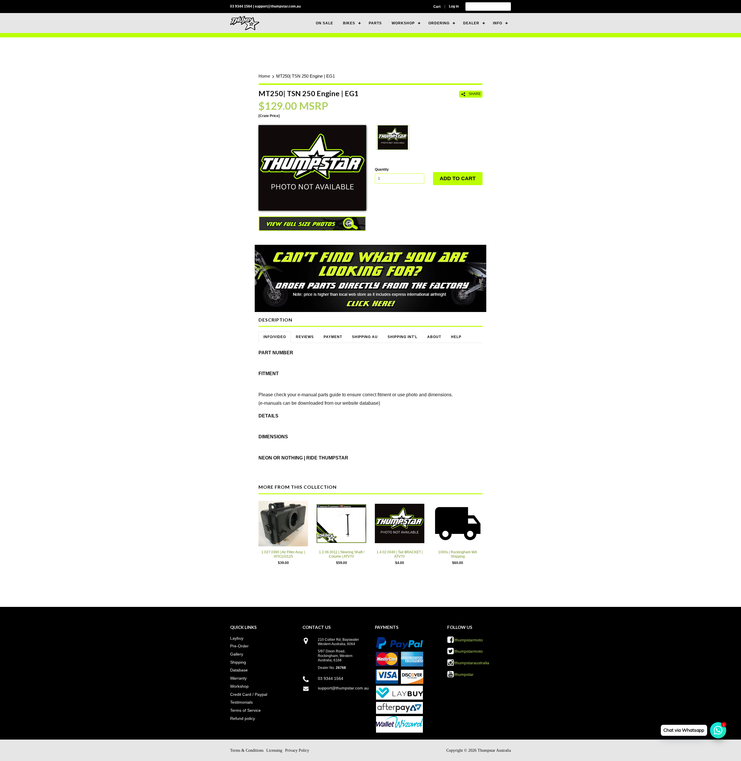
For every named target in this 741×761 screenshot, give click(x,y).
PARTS (375, 23)
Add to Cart (458, 178)
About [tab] (434, 337)
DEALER (471, 23)
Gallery (236, 654)
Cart (437, 7)
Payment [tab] (333, 337)
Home (264, 76)
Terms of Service (245, 710)
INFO (497, 23)
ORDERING (439, 23)
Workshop (239, 686)
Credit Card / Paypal (248, 694)
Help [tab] (456, 337)
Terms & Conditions (246, 750)
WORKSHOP (403, 23)
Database (239, 670)
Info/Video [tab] (274, 337)
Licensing (274, 750)
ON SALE (324, 23)
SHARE (474, 94)
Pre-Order (239, 646)
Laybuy (236, 638)
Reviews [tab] (305, 337)
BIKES (349, 23)
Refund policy (242, 718)
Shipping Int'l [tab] (402, 337)
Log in (454, 6)
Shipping (238, 662)
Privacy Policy (297, 750)
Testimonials (241, 702)
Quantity (382, 169)
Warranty (238, 678)
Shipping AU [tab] (365, 337)
